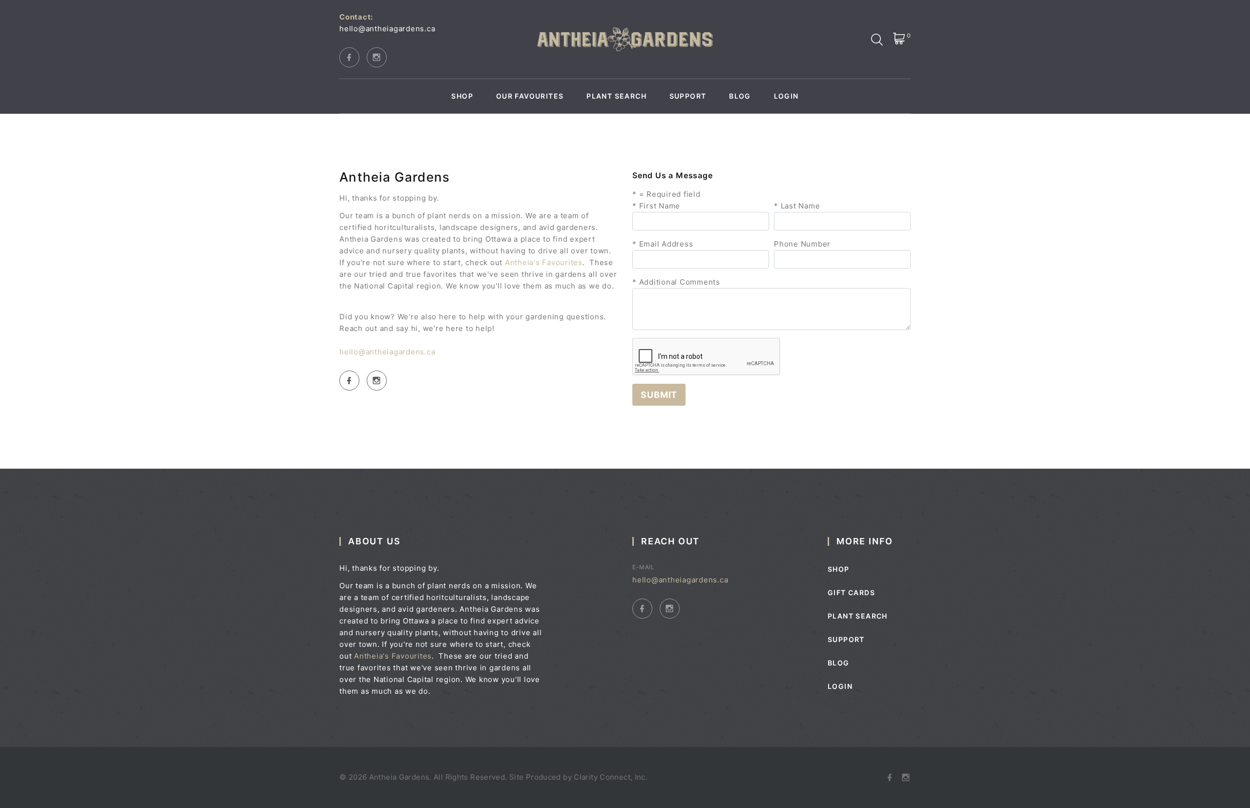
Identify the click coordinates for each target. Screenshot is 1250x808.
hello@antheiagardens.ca (387, 28)
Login (786, 96)
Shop (462, 96)
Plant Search (616, 96)
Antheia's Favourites (544, 262)
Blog (740, 96)
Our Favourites (530, 96)
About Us (374, 541)
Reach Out (670, 541)
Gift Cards (851, 592)
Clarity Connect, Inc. (610, 777)
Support (688, 96)
